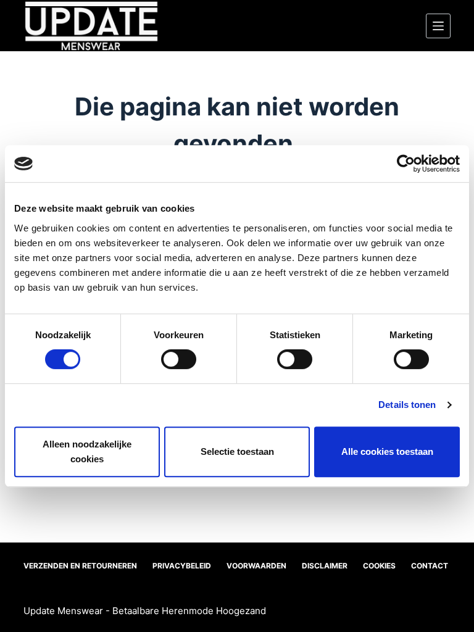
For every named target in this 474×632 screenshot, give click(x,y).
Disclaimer (324, 565)
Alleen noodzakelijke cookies (87, 451)
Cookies (379, 565)
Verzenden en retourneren (80, 565)
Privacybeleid (181, 565)
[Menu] (438, 26)
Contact (429, 565)
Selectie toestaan (237, 451)
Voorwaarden (256, 565)
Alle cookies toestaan (387, 451)
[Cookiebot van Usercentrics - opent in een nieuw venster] (406, 163)
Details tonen (407, 404)
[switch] (178, 359)
